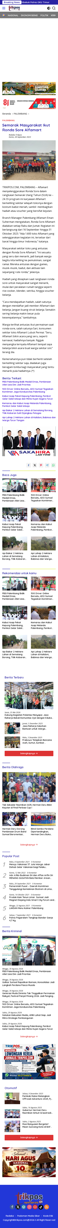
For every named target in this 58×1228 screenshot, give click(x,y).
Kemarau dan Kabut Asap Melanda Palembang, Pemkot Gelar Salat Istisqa (27, 404)
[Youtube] (35, 1207)
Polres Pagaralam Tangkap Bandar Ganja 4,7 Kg (31, 919)
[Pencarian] (54, 8)
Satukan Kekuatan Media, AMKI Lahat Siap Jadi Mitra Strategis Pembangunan (26, 1016)
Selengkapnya (28, 753)
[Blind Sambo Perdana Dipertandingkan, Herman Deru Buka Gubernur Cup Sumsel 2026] (43, 819)
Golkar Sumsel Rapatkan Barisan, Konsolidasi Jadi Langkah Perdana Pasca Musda (28, 983)
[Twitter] (17, 1207)
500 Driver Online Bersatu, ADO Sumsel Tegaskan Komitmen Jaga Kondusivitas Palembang (27, 390)
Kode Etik (48, 1215)
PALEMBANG (8, 120)
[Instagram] (29, 1207)
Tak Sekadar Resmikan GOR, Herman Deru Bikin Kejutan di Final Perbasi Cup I (27, 806)
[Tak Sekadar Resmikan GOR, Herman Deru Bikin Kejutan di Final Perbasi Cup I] (29, 787)
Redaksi (10, 1215)
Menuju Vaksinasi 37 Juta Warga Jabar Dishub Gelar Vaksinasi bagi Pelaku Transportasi (29, 866)
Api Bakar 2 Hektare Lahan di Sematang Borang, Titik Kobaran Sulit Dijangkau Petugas (27, 412)
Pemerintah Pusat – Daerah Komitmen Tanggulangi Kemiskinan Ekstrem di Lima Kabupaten (30, 887)
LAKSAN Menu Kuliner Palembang (26, 908)
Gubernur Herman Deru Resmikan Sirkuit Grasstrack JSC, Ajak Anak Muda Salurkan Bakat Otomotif (37, 1111)
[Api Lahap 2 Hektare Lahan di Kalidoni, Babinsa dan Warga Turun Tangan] (43, 543)
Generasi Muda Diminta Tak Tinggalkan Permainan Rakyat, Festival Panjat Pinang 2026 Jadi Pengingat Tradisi (28, 994)
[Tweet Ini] (34, 465)
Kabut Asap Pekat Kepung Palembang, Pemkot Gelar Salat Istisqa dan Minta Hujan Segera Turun (27, 397)
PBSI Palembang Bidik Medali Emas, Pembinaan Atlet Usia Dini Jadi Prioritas (26, 383)
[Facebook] (12, 1207)
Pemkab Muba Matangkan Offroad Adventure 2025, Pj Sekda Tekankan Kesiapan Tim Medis (36, 1097)
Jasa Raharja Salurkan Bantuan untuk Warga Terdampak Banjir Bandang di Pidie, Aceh (36, 727)
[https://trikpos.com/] (13, 8)
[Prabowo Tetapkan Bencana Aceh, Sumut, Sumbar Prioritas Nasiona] (12, 742)
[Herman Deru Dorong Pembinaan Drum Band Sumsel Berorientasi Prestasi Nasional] (14, 819)
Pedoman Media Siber (28, 1215)
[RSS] (46, 1207)
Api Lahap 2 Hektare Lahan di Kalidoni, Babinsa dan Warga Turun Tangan (29, 419)
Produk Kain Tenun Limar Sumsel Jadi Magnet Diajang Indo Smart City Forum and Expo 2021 (31, 898)
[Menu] (4, 8)
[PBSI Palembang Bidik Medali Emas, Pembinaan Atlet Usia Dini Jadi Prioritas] (14, 485)
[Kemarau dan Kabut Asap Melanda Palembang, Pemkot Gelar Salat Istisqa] (43, 514)
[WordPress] (23, 1207)
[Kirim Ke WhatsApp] (53, 465)
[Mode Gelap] (49, 8)
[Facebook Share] (28, 465)
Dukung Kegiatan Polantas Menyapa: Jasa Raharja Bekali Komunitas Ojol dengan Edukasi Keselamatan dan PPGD (29, 716)
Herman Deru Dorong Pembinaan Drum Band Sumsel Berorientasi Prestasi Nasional (14, 831)
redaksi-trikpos (15, 135)
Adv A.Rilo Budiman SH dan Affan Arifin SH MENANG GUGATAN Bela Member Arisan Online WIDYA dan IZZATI (31, 876)
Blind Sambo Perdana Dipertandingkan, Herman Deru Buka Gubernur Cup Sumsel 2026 (42, 831)
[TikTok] (40, 1207)
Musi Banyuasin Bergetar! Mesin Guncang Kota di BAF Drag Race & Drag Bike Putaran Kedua (36, 1125)
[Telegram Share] (47, 465)
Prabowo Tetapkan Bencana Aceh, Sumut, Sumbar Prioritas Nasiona (37, 741)
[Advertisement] (29, 48)
